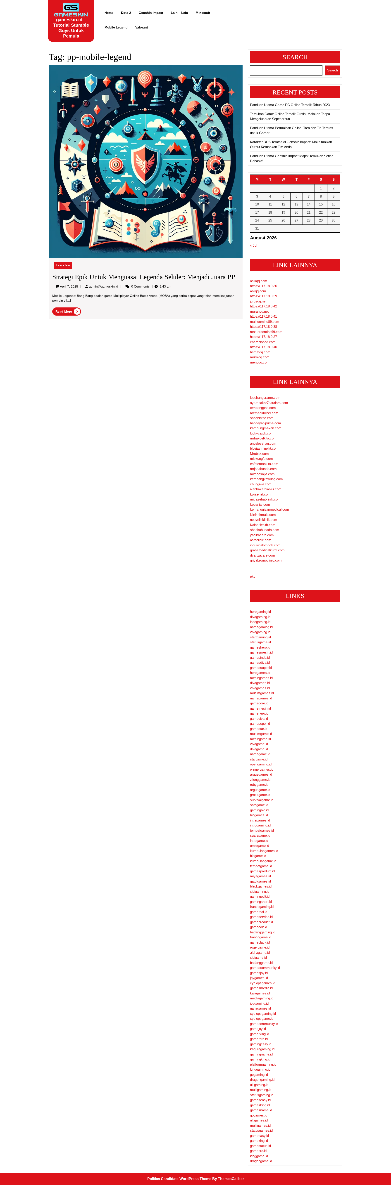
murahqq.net (259, 311)
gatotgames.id (260, 881)
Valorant (141, 27)
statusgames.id (261, 1130)
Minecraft (203, 12)
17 (257, 212)
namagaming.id (261, 627)
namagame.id (260, 754)
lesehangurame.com (265, 397)
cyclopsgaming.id (263, 1013)
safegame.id (259, 805)
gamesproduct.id (262, 871)
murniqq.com (259, 357)
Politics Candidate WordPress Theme (179, 1179)
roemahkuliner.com (264, 413)
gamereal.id (258, 912)
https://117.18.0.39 (263, 296)
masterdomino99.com (266, 332)
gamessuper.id (261, 668)
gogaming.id (259, 1074)
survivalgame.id (261, 800)
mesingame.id (260, 739)
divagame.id (259, 749)
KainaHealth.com (262, 525)
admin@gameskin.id (103, 286)
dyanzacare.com (262, 555)
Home (109, 12)
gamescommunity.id (265, 968)
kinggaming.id (260, 1069)
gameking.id (259, 1141)
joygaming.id (259, 1003)
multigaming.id (260, 1090)
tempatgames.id (262, 830)
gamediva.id (259, 718)
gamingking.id (260, 1059)
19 (283, 212)
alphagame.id (260, 952)
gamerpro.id (259, 1039)
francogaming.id (262, 907)
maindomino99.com (264, 321)
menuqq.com (259, 362)
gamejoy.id (258, 1029)
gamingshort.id (261, 902)
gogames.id (258, 1115)
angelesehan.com (263, 443)
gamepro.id (258, 1151)
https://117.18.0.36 (263, 286)
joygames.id (259, 978)
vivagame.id (259, 744)
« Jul (253, 245)
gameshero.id (260, 647)
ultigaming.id (259, 1085)
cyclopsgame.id (261, 1018)
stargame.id (258, 759)
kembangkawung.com (266, 479)
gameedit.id (258, 927)
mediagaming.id (261, 998)
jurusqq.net (258, 301)
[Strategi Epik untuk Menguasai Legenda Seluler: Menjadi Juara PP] (146, 161)
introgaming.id (260, 825)
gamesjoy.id (259, 973)
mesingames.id (261, 678)
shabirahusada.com (264, 530)
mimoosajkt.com (262, 474)
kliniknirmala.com (263, 515)
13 (296, 204)
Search (295, 57)
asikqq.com (258, 281)
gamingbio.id (259, 810)
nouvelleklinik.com (263, 520)
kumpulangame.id (263, 861)
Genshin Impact (151, 12)
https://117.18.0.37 (263, 337)
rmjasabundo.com (263, 469)
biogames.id (259, 815)
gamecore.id (259, 703)
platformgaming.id (263, 1064)
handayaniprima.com (265, 423)
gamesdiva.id (260, 662)
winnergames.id (261, 769)
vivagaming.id (260, 632)
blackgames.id (261, 886)
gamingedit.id (259, 896)
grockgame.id (260, 795)
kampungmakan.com (265, 428)
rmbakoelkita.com (263, 438)
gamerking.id (259, 1034)
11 (270, 204)
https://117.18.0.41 (263, 316)
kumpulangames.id (264, 851)
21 (308, 212)
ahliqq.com (258, 291)
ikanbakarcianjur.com (265, 489)
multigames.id (260, 1125)
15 (321, 204)
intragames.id (260, 820)
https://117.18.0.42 (263, 306)
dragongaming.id (262, 1079)
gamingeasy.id (260, 1044)
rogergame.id (259, 947)
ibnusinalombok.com (265, 545)
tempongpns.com (263, 408)
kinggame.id (259, 1156)
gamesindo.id (260, 657)
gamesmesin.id (261, 652)
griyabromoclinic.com (266, 560)
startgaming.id (260, 637)
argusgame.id (260, 790)
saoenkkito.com (262, 418)
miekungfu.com (261, 458)
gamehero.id (259, 713)
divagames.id (260, 683)
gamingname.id (261, 1054)
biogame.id (258, 856)
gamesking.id (260, 1105)
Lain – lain (179, 12)
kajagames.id (260, 993)
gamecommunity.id (264, 1024)
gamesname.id (261, 1110)
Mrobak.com (259, 454)
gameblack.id (260, 942)
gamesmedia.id (261, 988)
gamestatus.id (260, 1146)
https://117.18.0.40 (263, 347)
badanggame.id (261, 963)
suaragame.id (260, 835)
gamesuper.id (260, 723)
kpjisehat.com (260, 494)
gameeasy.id (259, 1136)
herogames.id (260, 673)
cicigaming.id (259, 891)
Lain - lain (63, 265)
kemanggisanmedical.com (269, 509)
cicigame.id (258, 957)
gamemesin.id (260, 708)
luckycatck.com (262, 433)
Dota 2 (126, 12)
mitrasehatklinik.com (265, 499)
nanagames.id (260, 1008)
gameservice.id (261, 917)
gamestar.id (258, 729)
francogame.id (260, 937)
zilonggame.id (260, 779)
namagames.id (261, 698)
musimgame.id (261, 734)
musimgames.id (262, 693)
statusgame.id (260, 642)
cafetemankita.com (264, 464)
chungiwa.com (261, 484)
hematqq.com (260, 352)
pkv (252, 576)
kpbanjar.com (260, 504)
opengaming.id (261, 764)
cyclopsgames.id (262, 983)
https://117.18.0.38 (263, 326)
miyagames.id (260, 876)
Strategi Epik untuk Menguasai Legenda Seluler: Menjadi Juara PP (143, 277)
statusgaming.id (261, 1095)
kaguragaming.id (262, 1049)
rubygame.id (259, 784)
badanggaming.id (262, 932)
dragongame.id (261, 1161)
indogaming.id (260, 622)
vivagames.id (260, 688)
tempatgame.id (261, 866)
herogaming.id (260, 612)
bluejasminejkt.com (264, 448)
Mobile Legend (116, 27)
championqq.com (263, 342)
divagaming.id (260, 617)
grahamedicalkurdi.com (267, 550)
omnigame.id (259, 845)
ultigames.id (259, 1120)
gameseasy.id (260, 1100)
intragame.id (259, 841)
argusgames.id (261, 774)
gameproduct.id (261, 922)
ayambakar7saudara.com (269, 403)
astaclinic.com (260, 540)
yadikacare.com (262, 535)
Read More (68, 312)
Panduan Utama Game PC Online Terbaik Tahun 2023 (290, 105)
